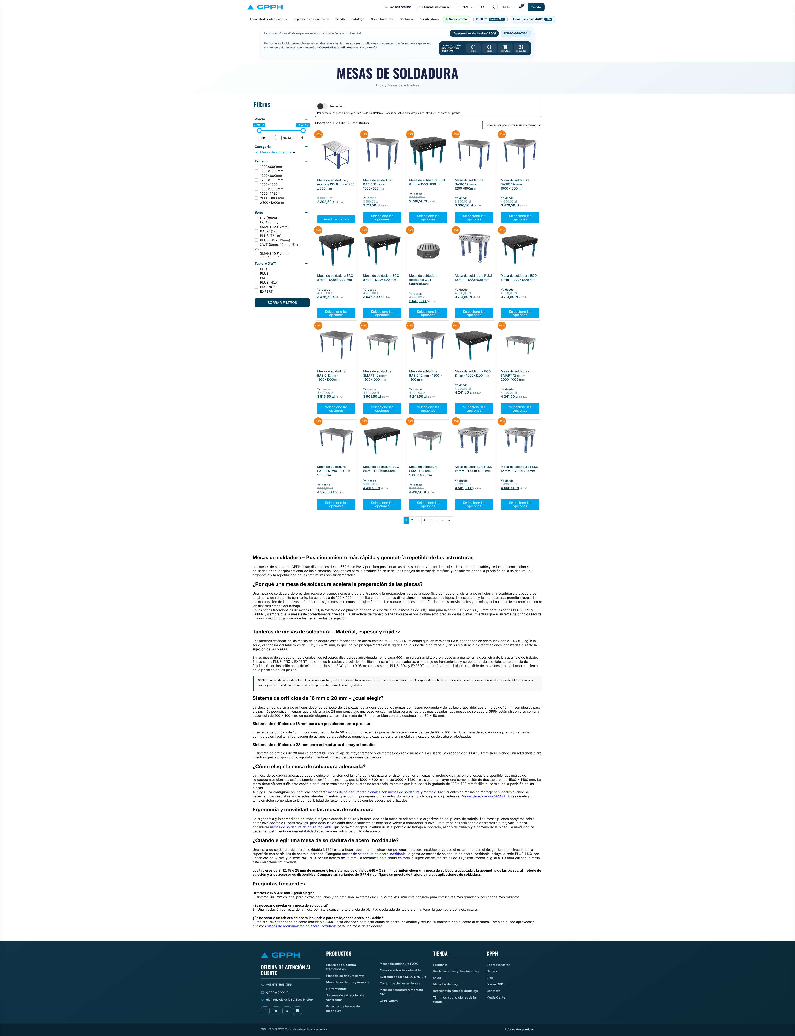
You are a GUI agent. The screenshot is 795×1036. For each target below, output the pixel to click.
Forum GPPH (496, 984)
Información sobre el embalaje (455, 991)
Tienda (536, 7)
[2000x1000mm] (256, 198)
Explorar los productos (309, 19)
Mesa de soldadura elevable (400, 970)
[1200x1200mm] (256, 184)
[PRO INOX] (256, 287)
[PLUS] (256, 273)
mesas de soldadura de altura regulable (301, 827)
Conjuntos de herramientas (400, 983)
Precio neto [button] (337, 106)
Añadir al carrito (336, 219)
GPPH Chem (389, 1001)
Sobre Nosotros (382, 19)
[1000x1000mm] (256, 171)
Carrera (492, 971)
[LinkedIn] (286, 1010)
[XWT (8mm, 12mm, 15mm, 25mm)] (256, 244)
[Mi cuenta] (493, 7)
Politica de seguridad (519, 1029)
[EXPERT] (256, 291)
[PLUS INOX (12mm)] (256, 240)
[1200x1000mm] (256, 180)
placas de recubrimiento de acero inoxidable (302, 926)
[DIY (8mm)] (256, 217)
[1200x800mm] (256, 175)
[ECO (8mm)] (256, 222)
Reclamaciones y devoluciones (456, 971)
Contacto (406, 19)
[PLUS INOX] (256, 282)
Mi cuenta (440, 965)
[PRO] (256, 277)
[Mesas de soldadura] (256, 152)
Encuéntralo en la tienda (266, 19)
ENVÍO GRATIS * (516, 33)
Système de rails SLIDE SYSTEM (403, 977)
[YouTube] (276, 1010)
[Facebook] (265, 1010)
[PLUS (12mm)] (256, 235)
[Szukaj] (482, 7)
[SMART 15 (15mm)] (256, 253)
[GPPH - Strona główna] (265, 7)
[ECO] (256, 268)
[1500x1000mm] (256, 189)
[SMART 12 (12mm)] (256, 226)
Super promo (458, 19)
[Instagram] (297, 1010)
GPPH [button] (492, 953)
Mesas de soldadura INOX (399, 964)
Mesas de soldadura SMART (483, 796)
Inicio (380, 85)
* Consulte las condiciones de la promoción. (347, 47)
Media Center (497, 997)
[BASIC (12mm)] (256, 231)
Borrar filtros (282, 303)
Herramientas (336, 989)
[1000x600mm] (256, 166)
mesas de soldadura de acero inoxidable (374, 854)
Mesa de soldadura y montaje (348, 982)
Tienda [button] (440, 953)
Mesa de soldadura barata (345, 976)
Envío (437, 978)
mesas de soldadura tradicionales (354, 792)
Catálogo (357, 19)
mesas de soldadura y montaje (412, 792)
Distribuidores (429, 19)
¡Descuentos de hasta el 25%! (474, 33)
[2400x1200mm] (256, 202)
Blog (490, 978)
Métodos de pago (446, 984)
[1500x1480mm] (256, 193)
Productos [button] (338, 953)
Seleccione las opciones (382, 217)
